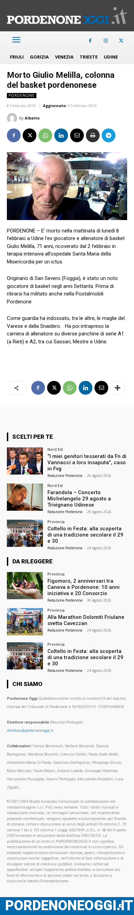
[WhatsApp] (45, 135)
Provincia (56, 521)
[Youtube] (121, 906)
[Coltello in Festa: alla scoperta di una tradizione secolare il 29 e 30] (25, 533)
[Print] (93, 135)
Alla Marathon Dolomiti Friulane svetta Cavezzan (85, 620)
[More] (117, 388)
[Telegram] (108, 135)
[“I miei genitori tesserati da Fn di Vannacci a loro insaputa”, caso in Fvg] (25, 461)
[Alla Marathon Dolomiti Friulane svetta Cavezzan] (25, 621)
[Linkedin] (61, 135)
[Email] (77, 135)
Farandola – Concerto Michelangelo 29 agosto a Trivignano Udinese (79, 498)
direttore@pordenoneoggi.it (30, 730)
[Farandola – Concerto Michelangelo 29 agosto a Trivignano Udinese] (25, 497)
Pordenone (22, 95)
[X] (121, 41)
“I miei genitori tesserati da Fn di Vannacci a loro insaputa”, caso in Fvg (86, 462)
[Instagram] (106, 41)
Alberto (32, 118)
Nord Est (55, 449)
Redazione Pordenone (64, 475)
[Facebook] (90, 41)
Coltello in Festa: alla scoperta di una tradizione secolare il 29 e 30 (85, 535)
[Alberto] (13, 118)
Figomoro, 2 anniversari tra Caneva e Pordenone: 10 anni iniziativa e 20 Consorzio (83, 587)
